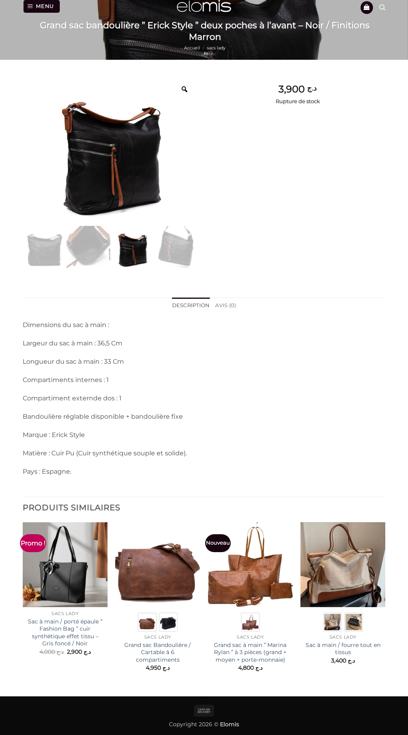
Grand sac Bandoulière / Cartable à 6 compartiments (157, 652)
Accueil (192, 48)
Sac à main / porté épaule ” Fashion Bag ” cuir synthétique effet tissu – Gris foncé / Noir (65, 632)
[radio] (147, 622)
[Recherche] (382, 7)
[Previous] (23, 603)
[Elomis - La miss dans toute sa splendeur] (204, 6)
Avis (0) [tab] (225, 305)
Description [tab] (191, 305)
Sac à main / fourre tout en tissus (343, 648)
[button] (42, 6)
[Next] (385, 603)
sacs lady (216, 48)
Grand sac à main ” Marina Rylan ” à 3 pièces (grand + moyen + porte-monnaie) (250, 652)
